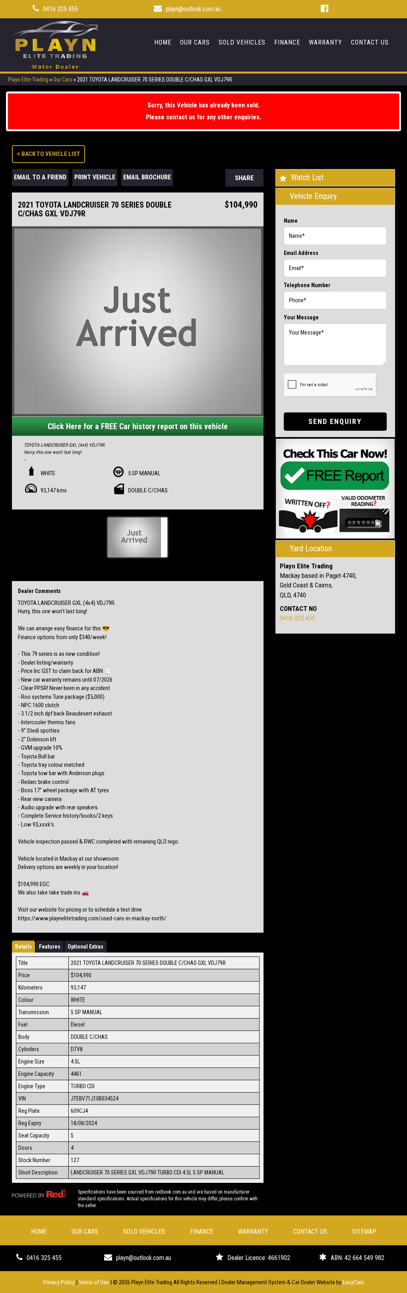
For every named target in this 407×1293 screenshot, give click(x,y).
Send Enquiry (335, 421)
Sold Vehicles (242, 42)
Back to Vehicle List (50, 153)
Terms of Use (94, 1282)
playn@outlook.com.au (193, 9)
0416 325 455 (60, 9)
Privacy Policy (59, 1282)
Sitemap (364, 1231)
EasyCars (353, 1282)
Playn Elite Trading (28, 79)
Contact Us (370, 42)
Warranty (325, 42)
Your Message (301, 317)
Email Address (301, 253)
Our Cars (195, 42)
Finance (287, 42)
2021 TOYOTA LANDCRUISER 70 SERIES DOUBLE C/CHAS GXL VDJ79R (154, 79)
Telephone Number (307, 285)
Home (162, 42)
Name (291, 221)
